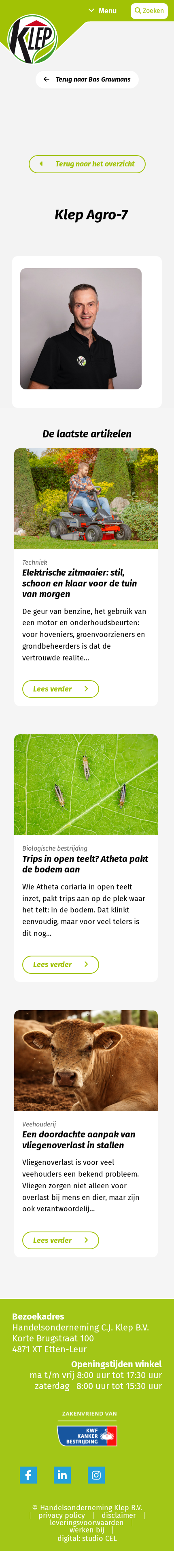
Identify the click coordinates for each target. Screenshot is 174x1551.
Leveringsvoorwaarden (87, 1522)
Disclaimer (119, 1515)
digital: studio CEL (87, 1538)
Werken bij (87, 1530)
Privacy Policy (61, 1515)
